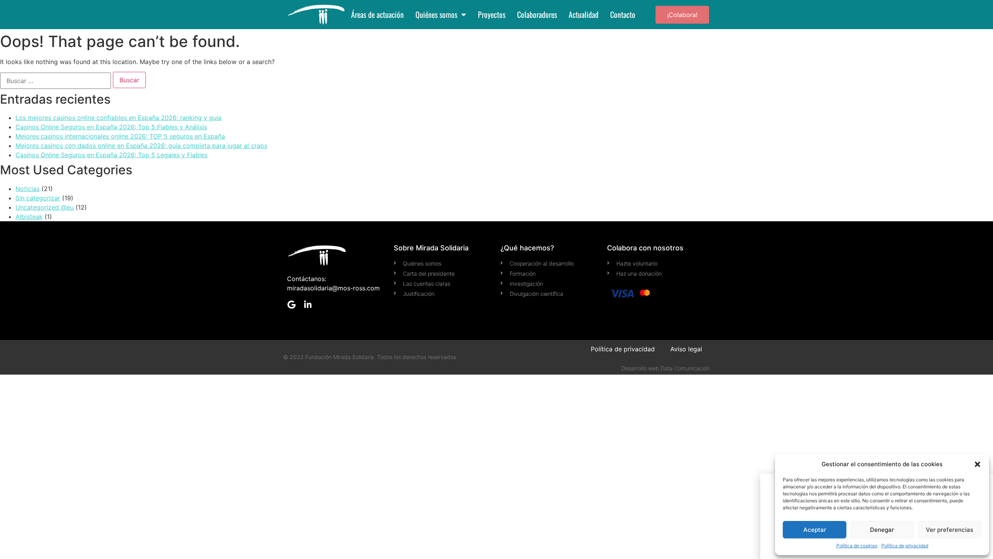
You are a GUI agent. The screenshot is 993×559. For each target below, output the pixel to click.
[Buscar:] (55, 81)
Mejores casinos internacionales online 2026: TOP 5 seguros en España (120, 136)
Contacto (622, 14)
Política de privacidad (904, 546)
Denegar (882, 529)
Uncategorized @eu (45, 207)
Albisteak (29, 216)
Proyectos (491, 14)
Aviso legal (686, 349)
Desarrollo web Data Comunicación (665, 368)
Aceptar (814, 529)
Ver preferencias (949, 529)
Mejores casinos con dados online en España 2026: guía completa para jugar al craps (141, 145)
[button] (977, 464)
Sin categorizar (38, 198)
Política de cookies (856, 546)
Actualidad (584, 14)
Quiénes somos (436, 14)
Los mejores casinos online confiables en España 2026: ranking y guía (118, 118)
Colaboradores (537, 14)
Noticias (28, 189)
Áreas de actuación (377, 14)
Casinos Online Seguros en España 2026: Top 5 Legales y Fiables (112, 155)
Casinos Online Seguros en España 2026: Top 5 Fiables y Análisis (111, 127)
